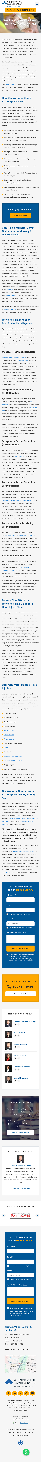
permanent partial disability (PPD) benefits (17, 500)
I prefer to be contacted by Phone (20, 928)
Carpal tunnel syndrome (13, 760)
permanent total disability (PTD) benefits (20, 535)
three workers (11, 296)
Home (9, 1430)
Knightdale (10, 1405)
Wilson (17, 1405)
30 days (10, 290)
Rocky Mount (17, 1403)
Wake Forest (13, 1408)
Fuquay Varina (31, 1405)
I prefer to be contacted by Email (20, 914)
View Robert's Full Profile (20, 1188)
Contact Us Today (20, 216)
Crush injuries (9, 735)
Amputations (9, 739)
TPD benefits (19, 456)
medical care (23, 361)
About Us (15, 1430)
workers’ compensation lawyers (24, 851)
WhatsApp (26, 1452)
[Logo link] (12, 4)
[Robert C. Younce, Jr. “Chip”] (8, 1021)
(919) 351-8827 (10, 84)
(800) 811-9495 (17, 1341)
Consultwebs (24, 1423)
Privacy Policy (15, 1432)
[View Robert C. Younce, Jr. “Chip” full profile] (20, 1156)
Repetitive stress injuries (13, 756)
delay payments (10, 309)
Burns (6, 748)
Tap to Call (20, 10)
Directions (10, 1350)
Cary (10, 1403)
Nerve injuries (9, 730)
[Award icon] (20, 1215)
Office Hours (24, 1350)
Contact (25, 1435)
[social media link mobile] (8, 1393)
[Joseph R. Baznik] (8, 1043)
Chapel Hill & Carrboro (21, 1410)
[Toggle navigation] (37, 4)
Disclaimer (17, 1435)
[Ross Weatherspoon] (8, 1066)
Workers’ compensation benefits (14, 358)
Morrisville (30, 1408)
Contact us (6, 872)
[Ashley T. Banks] (8, 1054)
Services (23, 1430)
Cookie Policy (27, 1432)
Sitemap (31, 1430)
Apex (25, 1403)
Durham (32, 1400)
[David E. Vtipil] (8, 1032)
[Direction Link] (20, 1356)
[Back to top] (20, 1441)
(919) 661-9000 (16, 1344)
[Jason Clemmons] (8, 1077)
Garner (23, 1405)
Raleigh (26, 1400)
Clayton (30, 1403)
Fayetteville (22, 1408)
